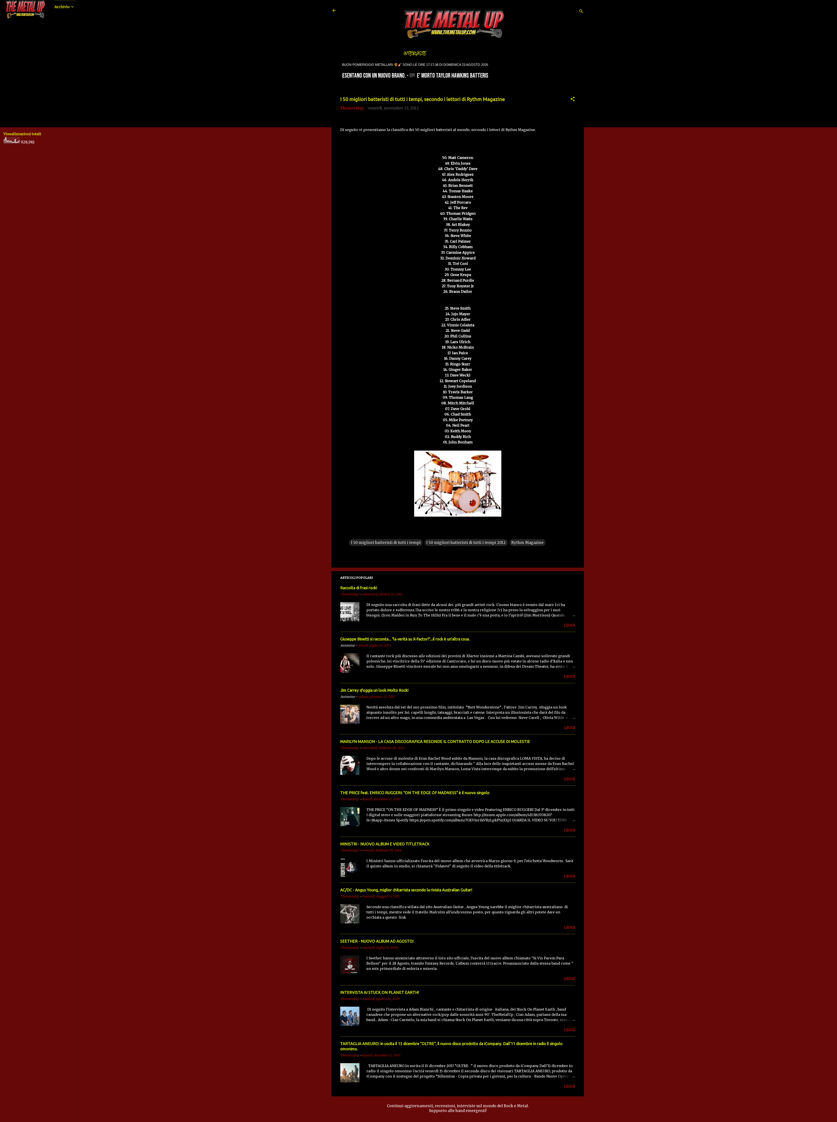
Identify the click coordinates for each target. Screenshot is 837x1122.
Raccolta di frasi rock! (358, 588)
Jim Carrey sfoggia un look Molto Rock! (374, 690)
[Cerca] (581, 12)
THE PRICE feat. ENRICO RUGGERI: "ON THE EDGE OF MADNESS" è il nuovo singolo (415, 792)
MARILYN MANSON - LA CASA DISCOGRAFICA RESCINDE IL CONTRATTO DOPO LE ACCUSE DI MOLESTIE (435, 741)
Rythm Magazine (527, 542)
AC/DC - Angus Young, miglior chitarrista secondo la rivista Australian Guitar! (406, 890)
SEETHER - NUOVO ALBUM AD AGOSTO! (376, 941)
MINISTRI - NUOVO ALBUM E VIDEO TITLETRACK (385, 844)
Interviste (415, 53)
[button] (572, 99)
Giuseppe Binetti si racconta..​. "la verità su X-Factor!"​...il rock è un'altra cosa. (405, 639)
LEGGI (569, 625)
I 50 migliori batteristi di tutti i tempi (386, 542)
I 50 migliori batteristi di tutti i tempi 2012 (466, 542)
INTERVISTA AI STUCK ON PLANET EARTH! (379, 992)
